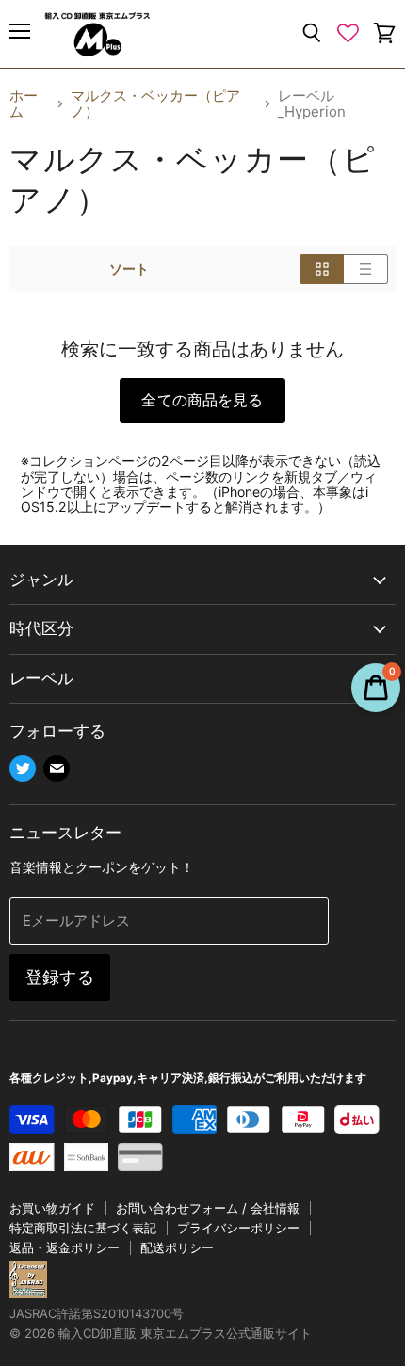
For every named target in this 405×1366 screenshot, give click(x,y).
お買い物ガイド (52, 1207)
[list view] (366, 269)
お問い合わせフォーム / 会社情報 (208, 1207)
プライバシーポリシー (238, 1227)
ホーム (23, 103)
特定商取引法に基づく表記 (82, 1227)
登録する (59, 977)
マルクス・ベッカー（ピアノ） (155, 103)
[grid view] (322, 269)
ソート (129, 269)
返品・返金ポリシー (64, 1247)
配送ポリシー (177, 1247)
